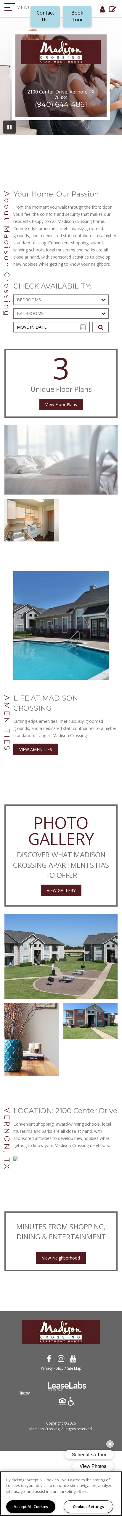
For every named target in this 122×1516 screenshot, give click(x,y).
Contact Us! (45, 16)
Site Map (74, 1368)
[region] (61, 1493)
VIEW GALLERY (61, 890)
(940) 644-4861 (61, 104)
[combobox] (61, 299)
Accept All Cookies (31, 1506)
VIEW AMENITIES (35, 749)
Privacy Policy (52, 1368)
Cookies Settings (88, 1506)
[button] (49, 1358)
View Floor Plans (61, 404)
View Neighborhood (61, 1258)
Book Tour (77, 16)
